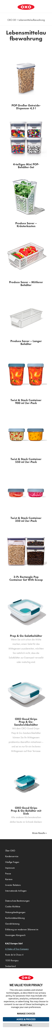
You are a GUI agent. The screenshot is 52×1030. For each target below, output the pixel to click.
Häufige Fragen (12, 862)
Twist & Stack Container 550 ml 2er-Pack (26, 460)
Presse (8, 873)
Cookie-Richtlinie (12, 906)
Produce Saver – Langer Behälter (26, 342)
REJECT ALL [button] (26, 1025)
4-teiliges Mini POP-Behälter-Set (26, 165)
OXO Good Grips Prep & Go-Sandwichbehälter (26, 722)
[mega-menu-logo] (26, 5)
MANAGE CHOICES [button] (26, 1013)
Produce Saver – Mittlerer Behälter (26, 283)
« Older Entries (39, 833)
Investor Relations (13, 885)
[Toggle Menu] (4, 5)
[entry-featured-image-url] (26, 79)
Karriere (8, 879)
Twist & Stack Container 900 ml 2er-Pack (26, 401)
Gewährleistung (12, 923)
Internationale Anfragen (16, 890)
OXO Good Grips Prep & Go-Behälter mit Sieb (26, 810)
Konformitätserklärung (15, 917)
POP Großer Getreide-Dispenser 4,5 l (26, 107)
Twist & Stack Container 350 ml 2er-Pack (26, 519)
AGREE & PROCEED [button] (26, 1019)
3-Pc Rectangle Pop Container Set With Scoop (26, 578)
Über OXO (10, 850)
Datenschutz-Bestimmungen (17, 900)
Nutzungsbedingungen (15, 912)
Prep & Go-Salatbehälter (26, 636)
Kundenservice (11, 856)
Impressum (10, 867)
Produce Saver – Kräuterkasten (26, 224)
